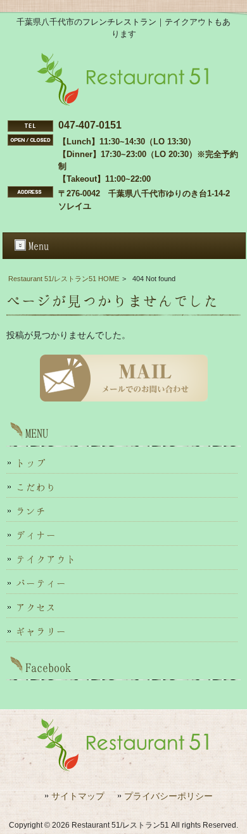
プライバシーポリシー (168, 796)
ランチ (31, 511)
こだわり (36, 487)
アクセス (36, 607)
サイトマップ (77, 796)
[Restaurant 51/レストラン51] (123, 103)
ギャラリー (41, 631)
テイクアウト (46, 559)
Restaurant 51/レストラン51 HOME (63, 278)
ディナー (36, 535)
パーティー (41, 583)
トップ (31, 463)
